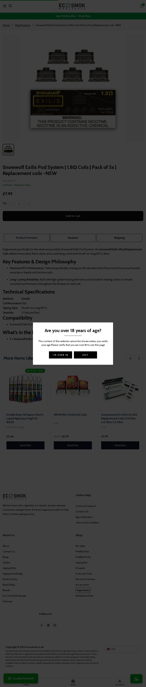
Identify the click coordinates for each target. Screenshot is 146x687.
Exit (85, 354)
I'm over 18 (60, 354)
